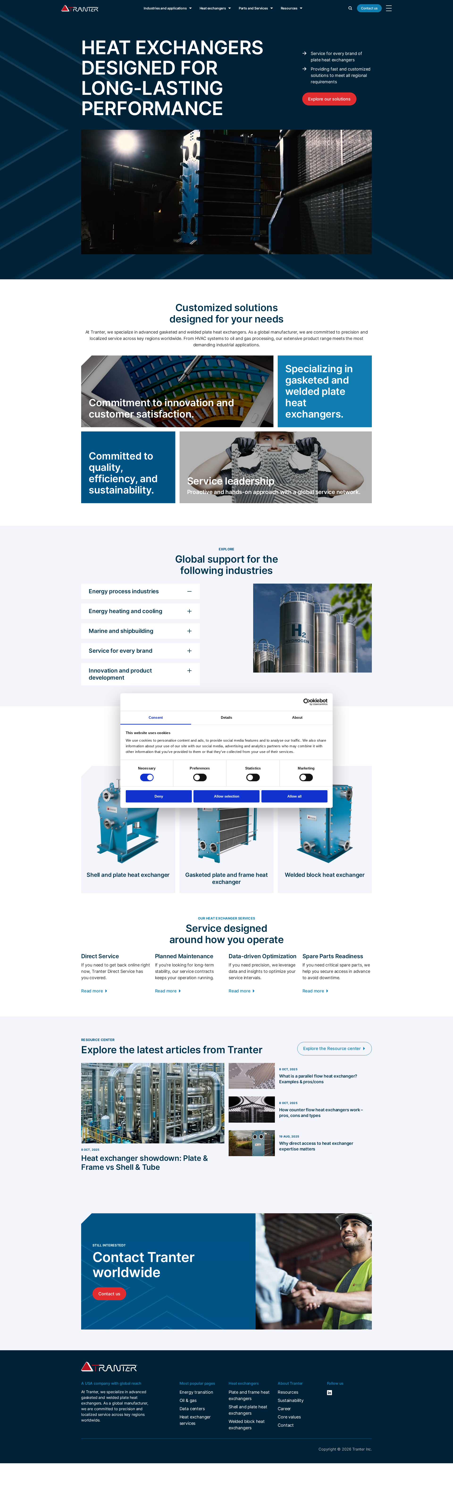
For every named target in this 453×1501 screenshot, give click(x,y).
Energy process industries (124, 591)
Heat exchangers (244, 1383)
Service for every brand (120, 650)
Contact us (369, 8)
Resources (288, 1392)
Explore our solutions (329, 98)
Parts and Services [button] (253, 8)
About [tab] (297, 717)
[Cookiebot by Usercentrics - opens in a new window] (306, 702)
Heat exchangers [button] (213, 8)
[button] (350, 8)
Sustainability (290, 1400)
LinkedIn (336, 1392)
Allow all (294, 796)
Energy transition (196, 1392)
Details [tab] (226, 717)
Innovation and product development (120, 674)
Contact (286, 1425)
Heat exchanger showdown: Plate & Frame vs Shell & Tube (144, 1163)
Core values (289, 1416)
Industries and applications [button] (165, 8)
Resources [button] (289, 8)
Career (284, 1408)
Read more (92, 990)
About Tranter (290, 1383)
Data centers (192, 1408)
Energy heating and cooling (125, 611)
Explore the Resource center (332, 1048)
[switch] (200, 777)
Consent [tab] (156, 717)
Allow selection (226, 796)
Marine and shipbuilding (121, 630)
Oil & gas (188, 1400)
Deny (159, 796)
